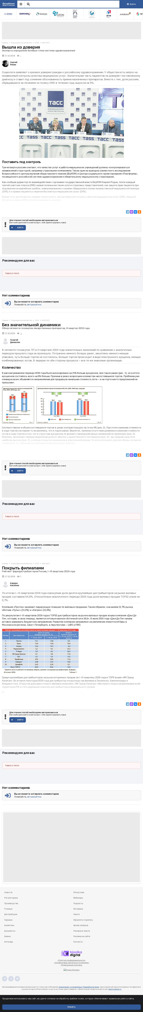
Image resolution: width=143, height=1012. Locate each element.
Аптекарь (8, 942)
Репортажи (78, 892)
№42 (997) (46, 43)
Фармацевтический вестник (21, 43)
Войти (133, 4)
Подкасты (78, 903)
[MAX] (131, 212)
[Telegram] (127, 212)
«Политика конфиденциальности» (72, 960)
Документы (9, 931)
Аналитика (9, 925)
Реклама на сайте (81, 936)
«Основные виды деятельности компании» (71, 963)
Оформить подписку (83, 920)
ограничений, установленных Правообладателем (79, 987)
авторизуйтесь (34, 304)
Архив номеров (80, 925)
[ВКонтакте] (135, 212)
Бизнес (7, 936)
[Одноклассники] (139, 212)
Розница (8, 909)
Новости (8, 892)
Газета (76, 914)
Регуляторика (11, 898)
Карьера (8, 920)
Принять (71, 1007)
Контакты (78, 942)
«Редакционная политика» (71, 965)
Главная (5, 43)
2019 (37, 43)
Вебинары (78, 898)
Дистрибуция (10, 914)
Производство (11, 903)
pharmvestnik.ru (114, 989)
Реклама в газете (81, 931)
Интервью (78, 909)
